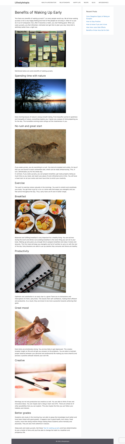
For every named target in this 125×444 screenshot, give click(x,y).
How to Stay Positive (93, 21)
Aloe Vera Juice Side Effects (96, 27)
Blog (93, 2)
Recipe (86, 2)
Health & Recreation (48, 2)
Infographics (103, 2)
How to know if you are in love (96, 24)
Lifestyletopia (22, 2)
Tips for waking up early (51, 428)
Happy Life (77, 2)
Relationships (65, 2)
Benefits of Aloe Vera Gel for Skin (97, 30)
